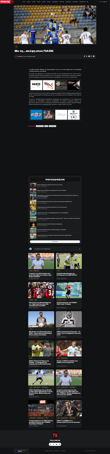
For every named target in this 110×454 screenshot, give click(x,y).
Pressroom (20, 56)
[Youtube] (104, 2)
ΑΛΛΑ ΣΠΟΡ (62, 1)
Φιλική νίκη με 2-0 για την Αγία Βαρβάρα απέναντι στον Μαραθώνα (52, 212)
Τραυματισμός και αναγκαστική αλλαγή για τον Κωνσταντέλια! (52, 207)
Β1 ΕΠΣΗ (43, 1)
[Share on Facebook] (84, 56)
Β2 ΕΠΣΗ (49, 1)
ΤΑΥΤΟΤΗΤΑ (62, 450)
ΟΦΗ (24, 1)
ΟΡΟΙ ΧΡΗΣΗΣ (56, 450)
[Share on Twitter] (86, 56)
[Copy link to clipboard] (93, 56)
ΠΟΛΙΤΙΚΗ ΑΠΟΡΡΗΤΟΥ (49, 450)
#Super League (39, 126)
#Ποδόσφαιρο (52, 126)
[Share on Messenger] (89, 56)
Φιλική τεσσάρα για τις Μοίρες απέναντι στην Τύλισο (49, 184)
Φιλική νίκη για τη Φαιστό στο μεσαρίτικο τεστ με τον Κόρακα (51, 190)
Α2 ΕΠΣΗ (38, 1)
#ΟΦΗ (46, 126)
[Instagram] (102, 2)
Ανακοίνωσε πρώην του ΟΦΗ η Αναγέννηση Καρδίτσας (49, 224)
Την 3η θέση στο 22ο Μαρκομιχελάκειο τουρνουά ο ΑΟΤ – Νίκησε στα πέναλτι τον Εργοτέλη (58, 218)
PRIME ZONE (68, 1)
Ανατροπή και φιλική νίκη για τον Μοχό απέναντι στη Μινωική (51, 229)
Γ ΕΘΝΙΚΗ (28, 1)
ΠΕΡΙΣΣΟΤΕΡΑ (55, 241)
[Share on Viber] (91, 56)
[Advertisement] (55, 64)
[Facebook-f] (100, 2)
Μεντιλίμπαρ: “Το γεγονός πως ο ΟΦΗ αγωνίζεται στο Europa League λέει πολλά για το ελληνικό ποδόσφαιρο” (57, 196)
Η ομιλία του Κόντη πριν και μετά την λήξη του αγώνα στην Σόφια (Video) (54, 235)
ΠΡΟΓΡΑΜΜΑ (75, 1)
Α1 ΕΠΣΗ (33, 1)
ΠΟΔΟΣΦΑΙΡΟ (55, 1)
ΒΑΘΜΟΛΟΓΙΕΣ (82, 1)
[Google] (106, 2)
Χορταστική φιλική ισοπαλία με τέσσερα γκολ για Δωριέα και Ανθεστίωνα (54, 201)
